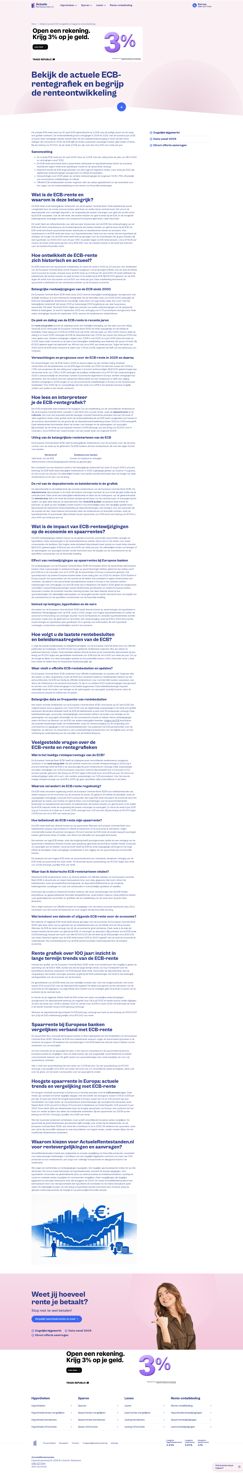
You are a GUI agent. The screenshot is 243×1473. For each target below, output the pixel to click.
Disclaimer (63, 1443)
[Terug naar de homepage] (42, 5)
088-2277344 (38, 1463)
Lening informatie (135, 1426)
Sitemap (114, 1443)
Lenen (99, 5)
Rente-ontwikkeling (121, 5)
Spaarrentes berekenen (91, 1419)
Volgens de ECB (111, 720)
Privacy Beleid (49, 1443)
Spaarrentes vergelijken (91, 1412)
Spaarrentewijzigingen (184, 1419)
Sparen (85, 5)
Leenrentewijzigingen (183, 1426)
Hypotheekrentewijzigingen (186, 1412)
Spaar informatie (88, 1426)
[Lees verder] (121, 106)
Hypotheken (67, 5)
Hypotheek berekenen (44, 1419)
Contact (75, 1443)
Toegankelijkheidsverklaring (95, 1443)
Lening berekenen (135, 1419)
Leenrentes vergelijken (137, 1412)
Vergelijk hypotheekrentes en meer (55, 1318)
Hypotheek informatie (44, 1426)
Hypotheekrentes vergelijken (48, 1412)
